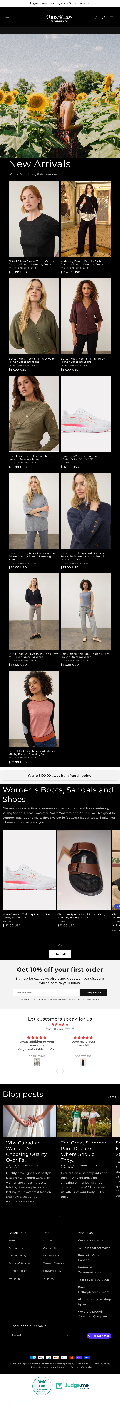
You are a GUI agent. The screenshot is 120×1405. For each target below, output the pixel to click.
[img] (60, 1024)
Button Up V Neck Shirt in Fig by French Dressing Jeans (83, 360)
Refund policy (85, 1363)
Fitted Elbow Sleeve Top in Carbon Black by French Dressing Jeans (32, 263)
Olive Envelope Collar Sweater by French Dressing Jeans (31, 458)
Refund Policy (17, 1255)
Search (13, 1240)
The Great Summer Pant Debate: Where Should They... (84, 1151)
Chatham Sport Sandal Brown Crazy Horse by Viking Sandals (81, 916)
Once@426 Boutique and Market (35, 1363)
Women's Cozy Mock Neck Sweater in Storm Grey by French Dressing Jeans (34, 556)
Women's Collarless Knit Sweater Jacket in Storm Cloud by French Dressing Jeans (83, 556)
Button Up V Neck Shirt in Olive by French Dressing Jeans (32, 360)
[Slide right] (67, 945)
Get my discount (93, 992)
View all (60, 954)
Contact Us (16, 1248)
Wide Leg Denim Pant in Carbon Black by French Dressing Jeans (82, 263)
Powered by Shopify (63, 1363)
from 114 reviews (58, 1029)
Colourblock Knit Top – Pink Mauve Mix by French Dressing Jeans (32, 753)
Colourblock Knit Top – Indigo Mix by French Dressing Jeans (85, 655)
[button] (7, 17)
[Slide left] (52, 945)
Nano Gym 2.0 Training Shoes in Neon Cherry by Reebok (82, 458)
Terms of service (39, 1367)
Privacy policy (102, 1363)
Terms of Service (19, 1263)
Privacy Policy (17, 1270)
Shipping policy (59, 1367)
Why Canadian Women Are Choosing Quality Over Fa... (26, 1151)
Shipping (14, 1278)
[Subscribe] (66, 1335)
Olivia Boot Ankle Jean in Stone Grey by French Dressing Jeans (33, 655)
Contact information (81, 1367)
